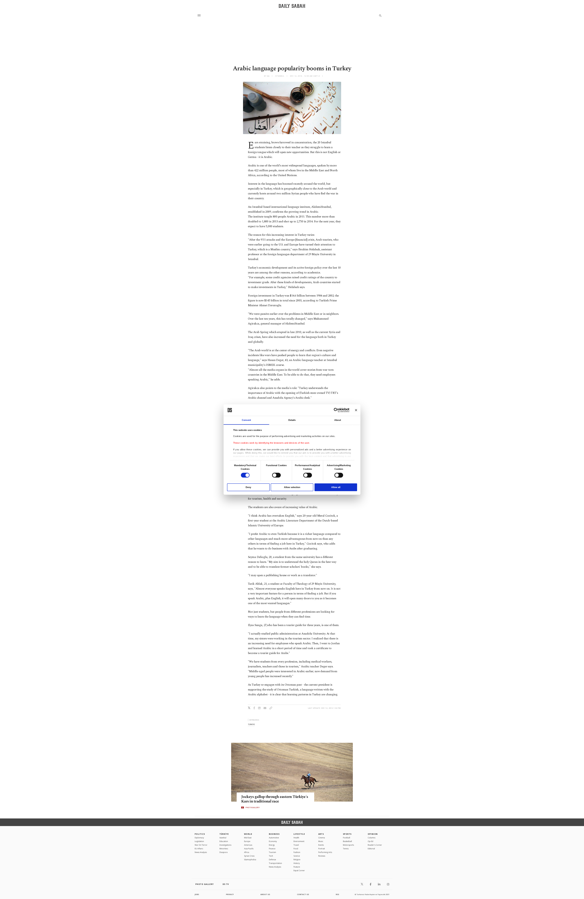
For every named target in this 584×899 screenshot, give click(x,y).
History (297, 863)
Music (320, 841)
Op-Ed (370, 841)
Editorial (371, 848)
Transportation (275, 863)
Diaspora (223, 852)
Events (321, 845)
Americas (248, 845)
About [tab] (337, 420)
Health (296, 837)
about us (265, 894)
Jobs (197, 894)
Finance (272, 848)
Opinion (373, 834)
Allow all (335, 487)
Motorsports (348, 845)
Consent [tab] (246, 420)
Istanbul (222, 837)
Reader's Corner (375, 845)
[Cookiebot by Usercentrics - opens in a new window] (336, 410)
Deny (248, 487)
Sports (347, 834)
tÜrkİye (251, 724)
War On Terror (201, 845)
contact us (303, 894)
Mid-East (247, 837)
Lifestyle (299, 834)
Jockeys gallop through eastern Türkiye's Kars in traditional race (274, 799)
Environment (299, 841)
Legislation (199, 841)
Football (346, 837)
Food (296, 848)
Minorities (223, 848)
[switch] (276, 475)
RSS (337, 894)
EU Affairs (199, 848)
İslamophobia (250, 859)
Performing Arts (325, 852)
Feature (297, 867)
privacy (230, 894)
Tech (271, 856)
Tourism (272, 852)
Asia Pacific (249, 848)
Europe (247, 841)
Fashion (297, 852)
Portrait (321, 848)
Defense (272, 859)
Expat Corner (299, 870)
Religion (297, 859)
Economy (273, 841)
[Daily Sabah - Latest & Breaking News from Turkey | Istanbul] (292, 6)
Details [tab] (292, 420)
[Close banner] (356, 410)
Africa (246, 852)
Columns (371, 837)
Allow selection (292, 487)
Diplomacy (199, 837)
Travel (296, 845)
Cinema (321, 837)
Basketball (347, 841)
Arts (321, 834)
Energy (272, 845)
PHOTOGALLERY (253, 807)
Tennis (346, 848)
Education (223, 841)
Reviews (321, 856)
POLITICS (200, 834)
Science (297, 856)
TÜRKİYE (224, 834)
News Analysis (201, 852)
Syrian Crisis (249, 856)
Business (274, 834)
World (248, 834)
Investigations (225, 845)
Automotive (274, 837)
